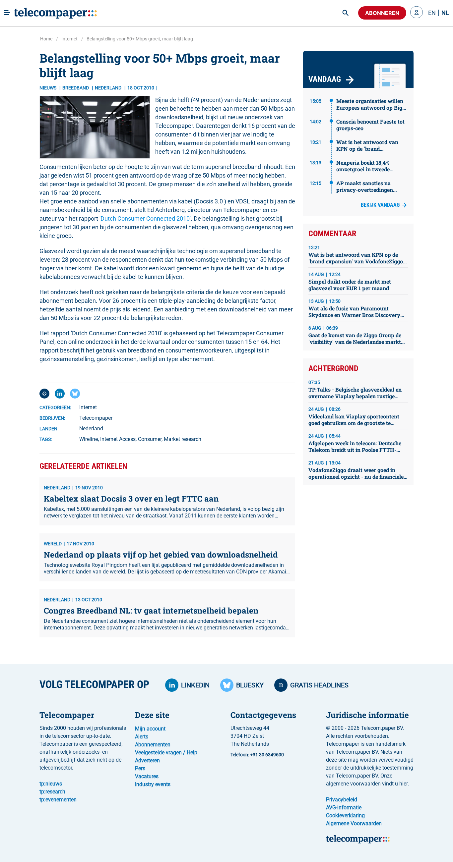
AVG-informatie (343, 807)
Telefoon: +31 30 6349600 (257, 754)
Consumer (150, 439)
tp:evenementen (58, 799)
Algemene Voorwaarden (354, 823)
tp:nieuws (50, 784)
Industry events (152, 784)
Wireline (88, 439)
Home (46, 38)
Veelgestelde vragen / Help (166, 752)
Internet (69, 38)
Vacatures (147, 776)
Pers (140, 768)
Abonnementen (152, 744)
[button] (416, 13)
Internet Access (118, 439)
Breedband (76, 87)
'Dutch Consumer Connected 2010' (144, 218)
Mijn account (150, 729)
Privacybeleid (341, 799)
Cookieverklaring (345, 815)
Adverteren (147, 760)
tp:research (52, 791)
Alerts (141, 736)
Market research (182, 439)
